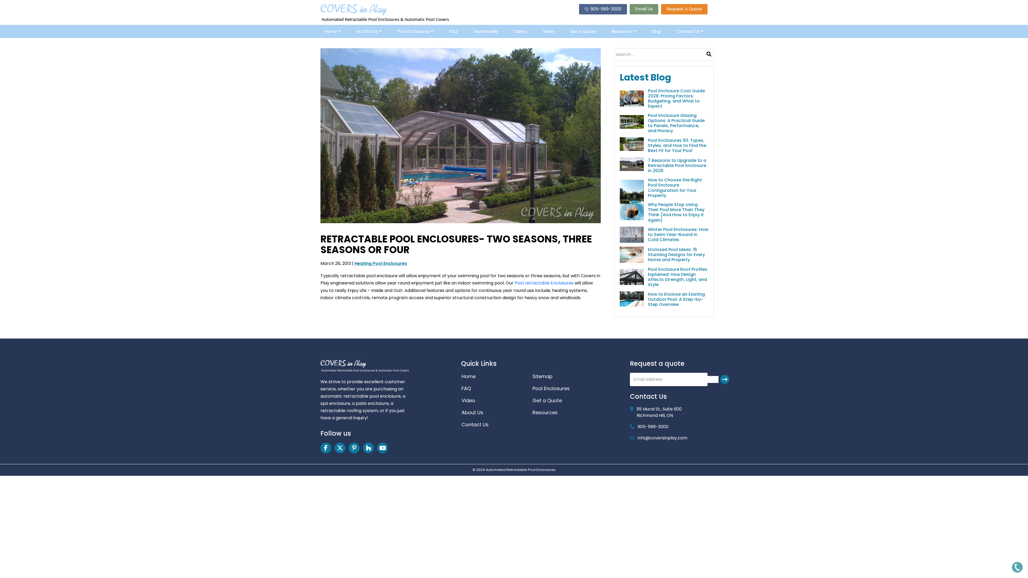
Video (548, 31)
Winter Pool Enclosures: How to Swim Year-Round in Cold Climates (678, 234)
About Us (472, 412)
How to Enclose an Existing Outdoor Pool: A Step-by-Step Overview (676, 299)
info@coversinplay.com (662, 438)
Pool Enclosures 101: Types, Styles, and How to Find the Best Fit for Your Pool (677, 145)
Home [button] (330, 31)
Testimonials (485, 31)
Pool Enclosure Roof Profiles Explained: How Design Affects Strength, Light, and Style (677, 277)
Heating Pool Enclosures (380, 263)
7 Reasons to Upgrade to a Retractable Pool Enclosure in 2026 (677, 165)
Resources (545, 412)
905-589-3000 (606, 9)
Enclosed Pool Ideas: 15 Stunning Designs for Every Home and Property (676, 255)
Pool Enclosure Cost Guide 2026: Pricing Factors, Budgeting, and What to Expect (676, 98)
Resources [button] (622, 31)
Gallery (520, 31)
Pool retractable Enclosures (544, 283)
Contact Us (475, 424)
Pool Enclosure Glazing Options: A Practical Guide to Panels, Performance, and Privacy (676, 123)
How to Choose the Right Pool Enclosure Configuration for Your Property (675, 187)
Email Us (644, 9)
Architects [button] (367, 31)
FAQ (453, 31)
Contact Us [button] (688, 31)
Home (469, 376)
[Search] (709, 54)
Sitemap (542, 376)
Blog (656, 31)
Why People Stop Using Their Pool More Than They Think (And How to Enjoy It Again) (676, 212)
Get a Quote (583, 31)
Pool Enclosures (551, 388)
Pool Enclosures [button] (413, 31)
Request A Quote (684, 9)
